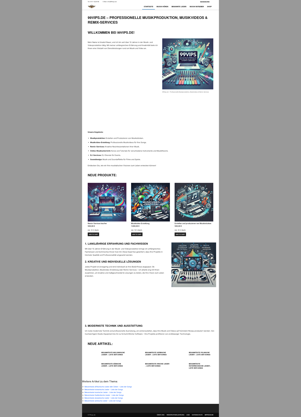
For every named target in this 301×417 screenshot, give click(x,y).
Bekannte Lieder (179, 6)
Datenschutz (197, 415)
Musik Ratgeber (197, 6)
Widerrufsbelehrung (175, 415)
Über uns (160, 415)
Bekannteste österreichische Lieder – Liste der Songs (200, 366)
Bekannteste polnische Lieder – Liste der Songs (199, 353)
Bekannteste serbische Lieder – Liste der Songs (156, 353)
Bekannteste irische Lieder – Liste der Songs (157, 365)
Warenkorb (205, 2)
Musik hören (162, 6)
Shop (209, 6)
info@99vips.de (112, 1)
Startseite (148, 6)
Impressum (209, 415)
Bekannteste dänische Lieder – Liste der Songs (112, 365)
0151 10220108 (94, 1)
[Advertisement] (150, 113)
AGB (188, 415)
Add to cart (93, 234)
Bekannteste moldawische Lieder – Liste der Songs (113, 353)
